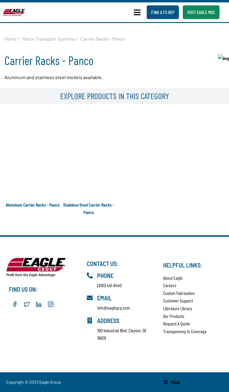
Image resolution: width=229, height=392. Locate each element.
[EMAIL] (90, 298)
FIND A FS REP (162, 12)
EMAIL (104, 298)
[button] (137, 12)
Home (10, 38)
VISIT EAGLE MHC (201, 12)
